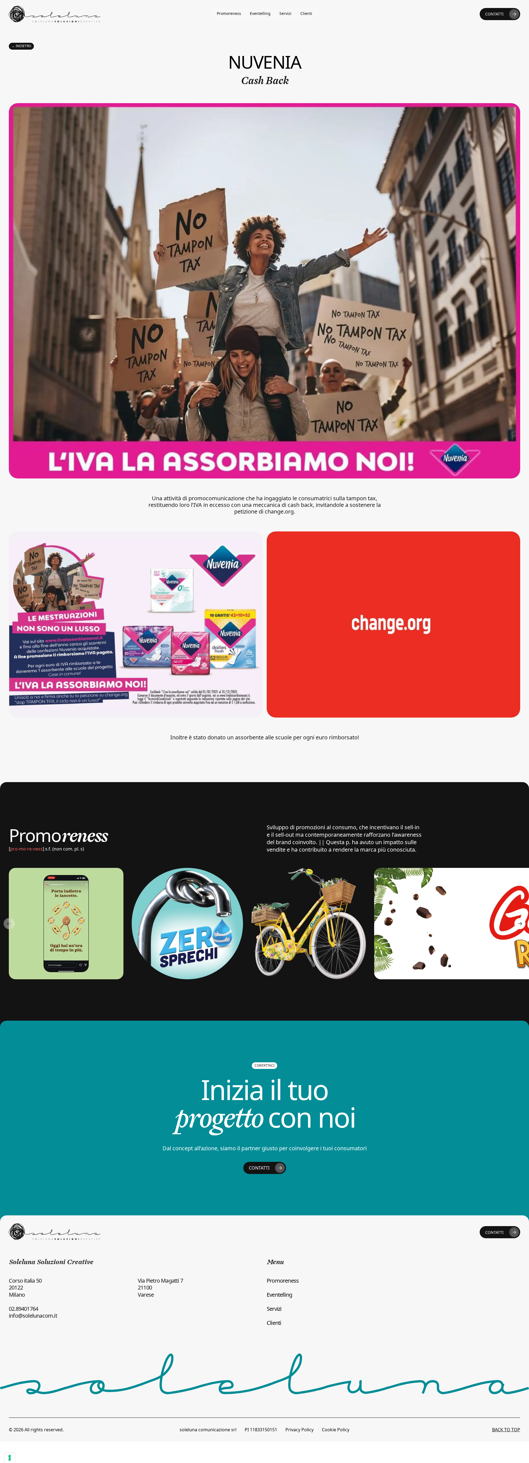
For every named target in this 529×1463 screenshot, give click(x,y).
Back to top (506, 1430)
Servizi (285, 13)
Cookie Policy (335, 1430)
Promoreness (229, 13)
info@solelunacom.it (33, 1315)
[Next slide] (519, 923)
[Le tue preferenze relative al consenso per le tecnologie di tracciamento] (9, 1458)
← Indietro (21, 46)
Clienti (306, 13)
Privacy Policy (299, 1430)
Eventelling (260, 13)
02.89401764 (23, 1308)
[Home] (54, 14)
